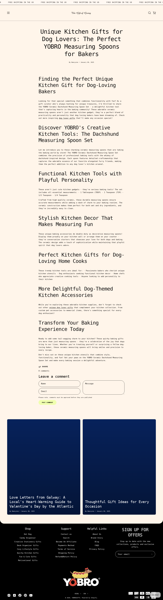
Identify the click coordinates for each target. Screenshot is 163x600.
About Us (97, 534)
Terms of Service (66, 549)
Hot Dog (28, 534)
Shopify (94, 598)
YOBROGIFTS (76, 598)
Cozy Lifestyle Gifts (28, 549)
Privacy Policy (96, 549)
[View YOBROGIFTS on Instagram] (9, 595)
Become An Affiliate (66, 542)
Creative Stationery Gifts (27, 542)
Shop (28, 528)
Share (45, 367)
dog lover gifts (67, 118)
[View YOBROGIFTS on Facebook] (20, 595)
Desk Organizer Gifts (28, 545)
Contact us (66, 534)
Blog (97, 542)
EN (85, 593)
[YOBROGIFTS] (81, 13)
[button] (149, 12)
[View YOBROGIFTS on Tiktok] (14, 595)
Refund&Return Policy (66, 557)
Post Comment (47, 402)
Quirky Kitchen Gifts (28, 553)
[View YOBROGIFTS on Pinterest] (25, 595)
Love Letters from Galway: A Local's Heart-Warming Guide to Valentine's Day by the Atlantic (41, 501)
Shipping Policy (66, 553)
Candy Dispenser (28, 538)
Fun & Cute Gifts (27, 557)
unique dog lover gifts (61, 307)
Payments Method (66, 545)
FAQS (97, 545)
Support (66, 528)
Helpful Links (97, 528)
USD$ (77, 593)
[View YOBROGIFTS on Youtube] (31, 595)
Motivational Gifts (27, 560)
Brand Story (97, 538)
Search (66, 538)
